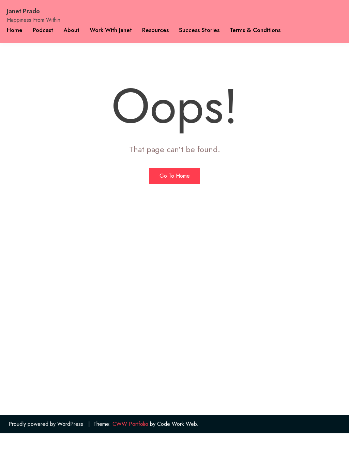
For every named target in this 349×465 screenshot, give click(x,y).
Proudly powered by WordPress (46, 424)
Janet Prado (23, 11)
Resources (155, 30)
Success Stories (199, 30)
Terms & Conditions (255, 30)
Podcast (43, 30)
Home (14, 30)
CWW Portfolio (130, 424)
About (71, 30)
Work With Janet (111, 30)
